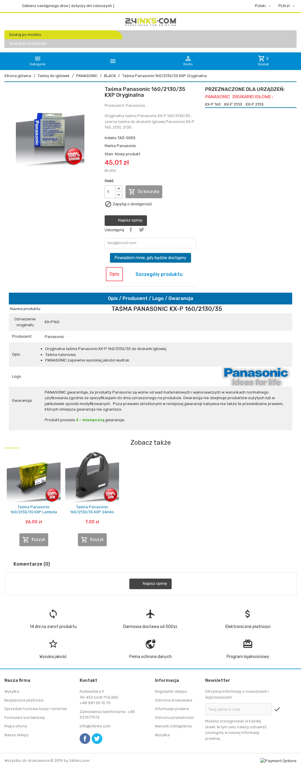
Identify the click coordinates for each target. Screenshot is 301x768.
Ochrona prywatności (174, 717)
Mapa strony (15, 726)
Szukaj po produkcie (27, 43)
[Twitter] (97, 738)
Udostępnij (130, 229)
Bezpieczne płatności (24, 700)
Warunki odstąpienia (173, 726)
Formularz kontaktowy (24, 717)
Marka (110, 146)
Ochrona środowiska (173, 700)
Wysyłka (11, 691)
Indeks (111, 138)
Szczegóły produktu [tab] (159, 274)
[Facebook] (85, 738)
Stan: (109, 154)
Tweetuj (141, 229)
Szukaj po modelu (25, 34)
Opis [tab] (114, 274)
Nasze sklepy (16, 735)
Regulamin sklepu (171, 691)
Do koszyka (143, 191)
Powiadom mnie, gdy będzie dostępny (150, 257)
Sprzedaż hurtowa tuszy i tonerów (35, 709)
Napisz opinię (129, 220)
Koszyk (33, 539)
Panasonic (126, 146)
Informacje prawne (172, 709)
